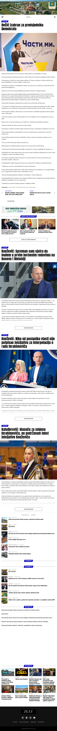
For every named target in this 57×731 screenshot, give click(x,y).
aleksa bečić (12, 187)
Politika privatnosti (24, 722)
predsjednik (32, 187)
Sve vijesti (15, 722)
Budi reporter (41, 722)
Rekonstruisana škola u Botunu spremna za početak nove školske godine (20, 610)
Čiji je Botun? (4, 614)
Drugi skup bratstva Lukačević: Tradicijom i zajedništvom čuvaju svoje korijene (21, 625)
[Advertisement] (28, 645)
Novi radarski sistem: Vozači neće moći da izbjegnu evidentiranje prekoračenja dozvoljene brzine (26, 617)
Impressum (33, 722)
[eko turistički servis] (28, 212)
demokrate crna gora (22, 187)
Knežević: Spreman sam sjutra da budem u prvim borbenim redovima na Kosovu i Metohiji (24, 621)
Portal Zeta (10, 201)
